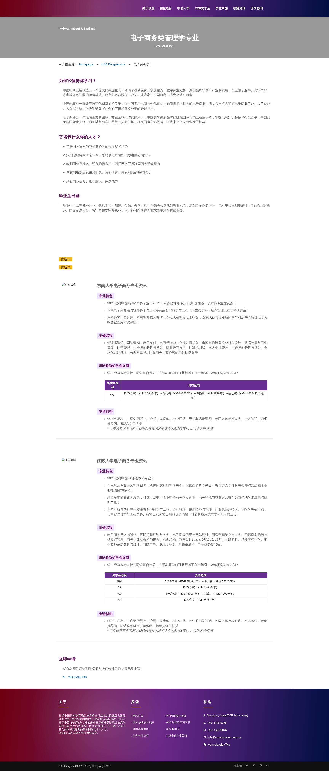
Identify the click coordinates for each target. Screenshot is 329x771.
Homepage (85, 64)
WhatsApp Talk (76, 677)
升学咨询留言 (141, 728)
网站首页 (138, 715)
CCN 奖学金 (173, 728)
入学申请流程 (141, 735)
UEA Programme (113, 64)
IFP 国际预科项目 (176, 715)
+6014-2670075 (217, 730)
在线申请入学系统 (176, 735)
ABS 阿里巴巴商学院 (178, 722)
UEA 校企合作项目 (143, 722)
